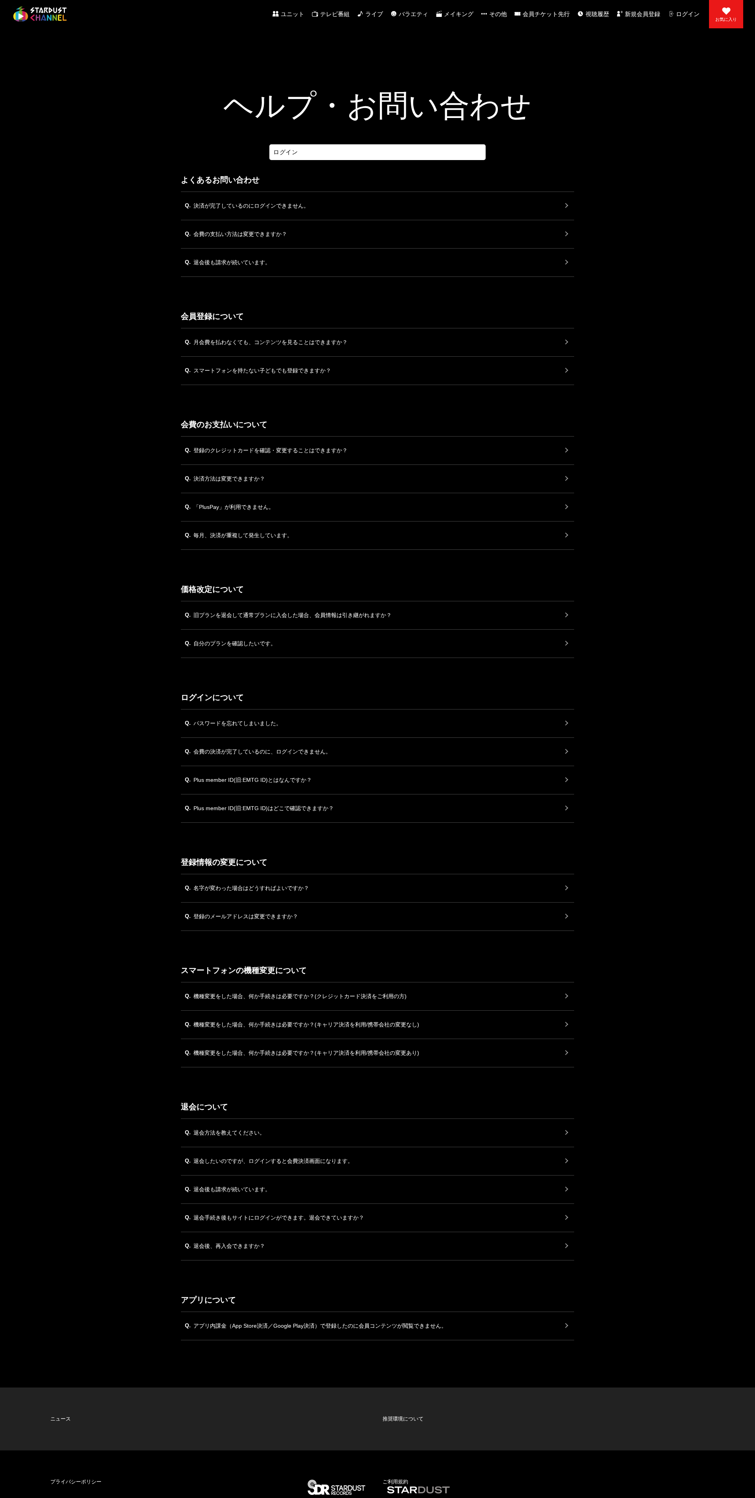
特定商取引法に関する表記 (406, 1419)
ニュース (54, 1394)
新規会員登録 (642, 14)
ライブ (374, 14)
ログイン (688, 14)
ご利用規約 (389, 1406)
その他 (498, 14)
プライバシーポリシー (68, 1406)
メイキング (458, 14)
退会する (221, 1444)
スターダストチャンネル (40, 14)
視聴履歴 (597, 14)
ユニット (292, 14)
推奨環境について (396, 1394)
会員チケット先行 (546, 14)
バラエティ (413, 14)
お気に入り (726, 19)
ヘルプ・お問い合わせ (68, 1419)
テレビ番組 (335, 14)
